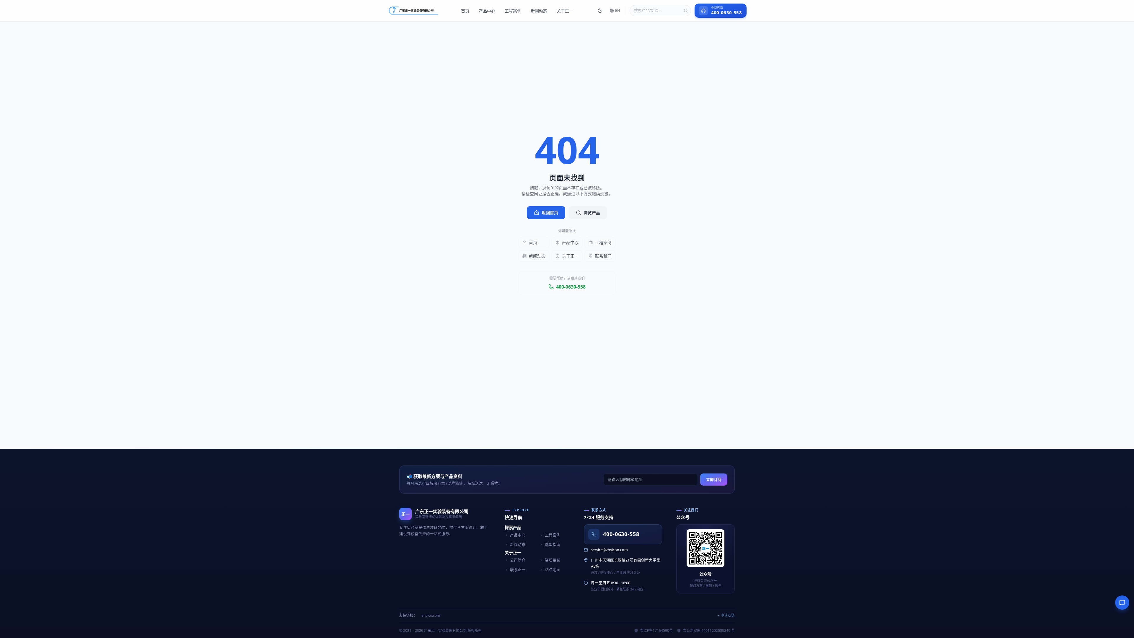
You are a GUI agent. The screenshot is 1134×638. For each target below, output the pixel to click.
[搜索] (686, 11)
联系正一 (517, 569)
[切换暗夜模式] (600, 11)
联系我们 (603, 256)
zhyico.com (431, 615)
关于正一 (565, 11)
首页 (465, 11)
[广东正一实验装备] (413, 10)
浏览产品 (592, 212)
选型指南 (552, 544)
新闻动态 (539, 11)
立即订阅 (713, 479)
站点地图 (552, 569)
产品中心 (487, 11)
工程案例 (513, 11)
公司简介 (517, 560)
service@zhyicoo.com (609, 549)
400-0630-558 (571, 287)
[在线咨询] (1122, 602)
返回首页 (550, 212)
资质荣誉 (552, 560)
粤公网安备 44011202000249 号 (709, 630)
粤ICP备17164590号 (656, 630)
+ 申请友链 (726, 615)
